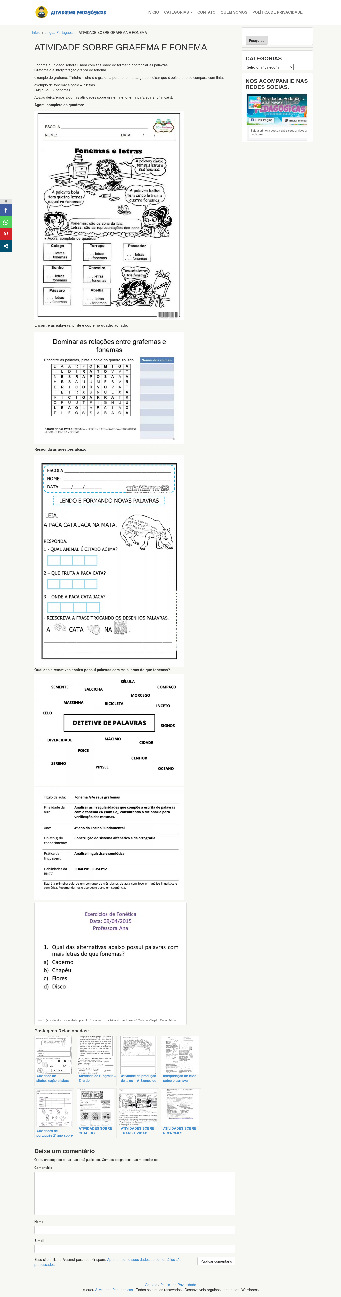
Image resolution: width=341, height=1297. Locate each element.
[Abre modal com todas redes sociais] (6, 246)
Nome (40, 1221)
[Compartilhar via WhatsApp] (6, 222)
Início (153, 12)
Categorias (177, 12)
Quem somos (234, 12)
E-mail (40, 1240)
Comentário (43, 1167)
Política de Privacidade (277, 12)
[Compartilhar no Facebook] (6, 210)
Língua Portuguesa (59, 32)
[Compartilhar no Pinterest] (6, 234)
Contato (206, 12)
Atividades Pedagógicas (114, 1289)
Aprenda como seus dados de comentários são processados (108, 1262)
